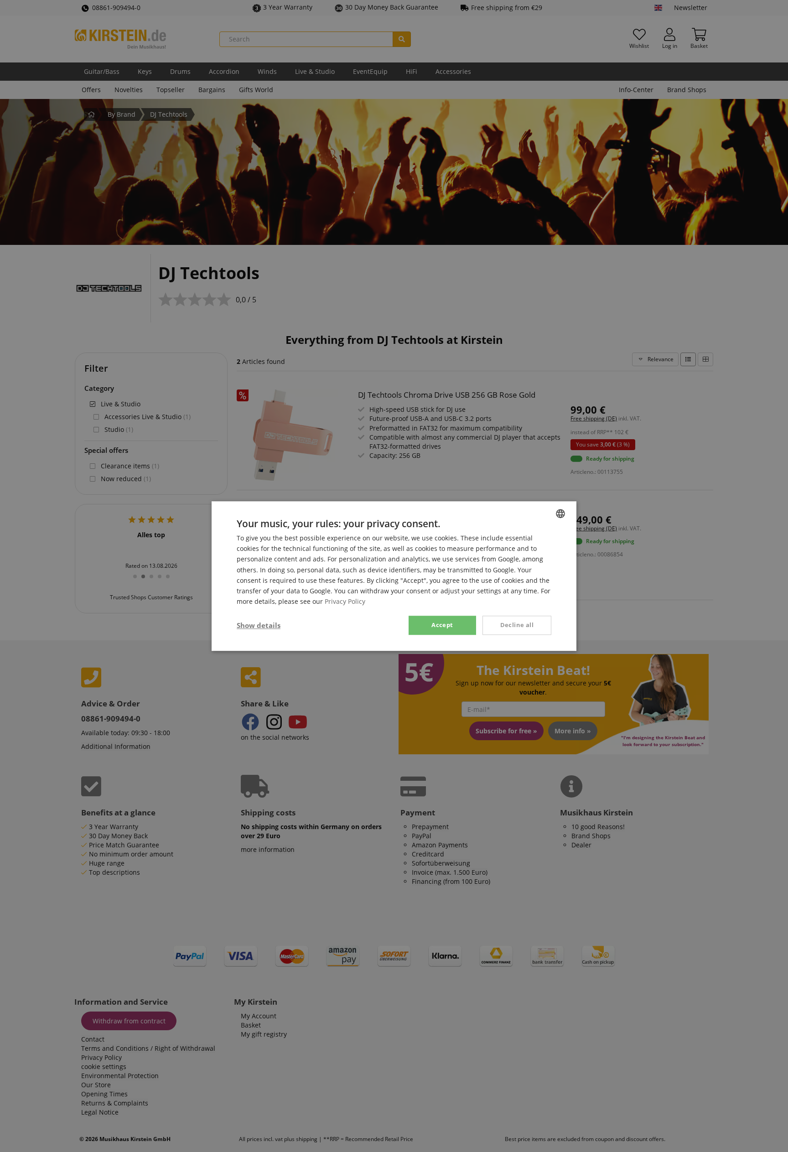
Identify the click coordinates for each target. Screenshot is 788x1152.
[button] (258, 625)
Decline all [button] (517, 625)
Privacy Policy (345, 601)
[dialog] (394, 576)
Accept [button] (442, 625)
